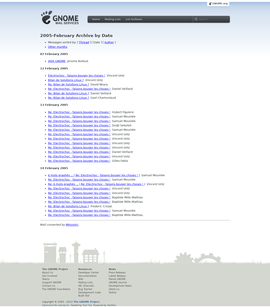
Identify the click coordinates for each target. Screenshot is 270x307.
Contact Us (48, 285)
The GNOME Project (55, 269)
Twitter (113, 292)
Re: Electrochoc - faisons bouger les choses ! (79, 88)
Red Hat (87, 305)
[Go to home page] (66, 25)
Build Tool (83, 295)
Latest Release (117, 276)
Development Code (89, 292)
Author (109, 42)
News (112, 269)
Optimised (47, 305)
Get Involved (49, 276)
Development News (120, 285)
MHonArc (72, 224)
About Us (47, 272)
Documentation (87, 276)
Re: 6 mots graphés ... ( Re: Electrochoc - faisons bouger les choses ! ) (96, 184)
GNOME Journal (118, 282)
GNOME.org (220, 3)
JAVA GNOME (57, 61)
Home (96, 19)
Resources (85, 269)
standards (63, 305)
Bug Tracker (85, 289)
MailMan (111, 305)
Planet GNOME (117, 279)
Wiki (80, 279)
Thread (84, 42)
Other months (57, 46)
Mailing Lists (113, 19)
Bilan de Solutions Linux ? (66, 80)
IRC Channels (86, 285)
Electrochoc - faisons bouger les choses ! (76, 75)
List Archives (134, 19)
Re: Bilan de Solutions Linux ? (68, 84)
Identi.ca (114, 289)
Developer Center (88, 272)
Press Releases (117, 272)
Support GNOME (51, 282)
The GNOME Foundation (56, 289)
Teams (45, 279)
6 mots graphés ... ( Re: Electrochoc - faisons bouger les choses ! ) (94, 175)
